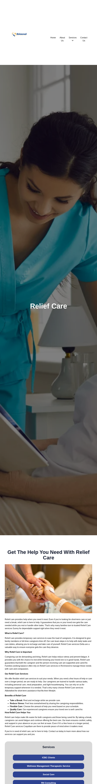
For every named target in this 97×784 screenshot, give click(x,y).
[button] (7, 589)
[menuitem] (72, 39)
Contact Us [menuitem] (83, 39)
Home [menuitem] (53, 38)
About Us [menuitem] (62, 39)
